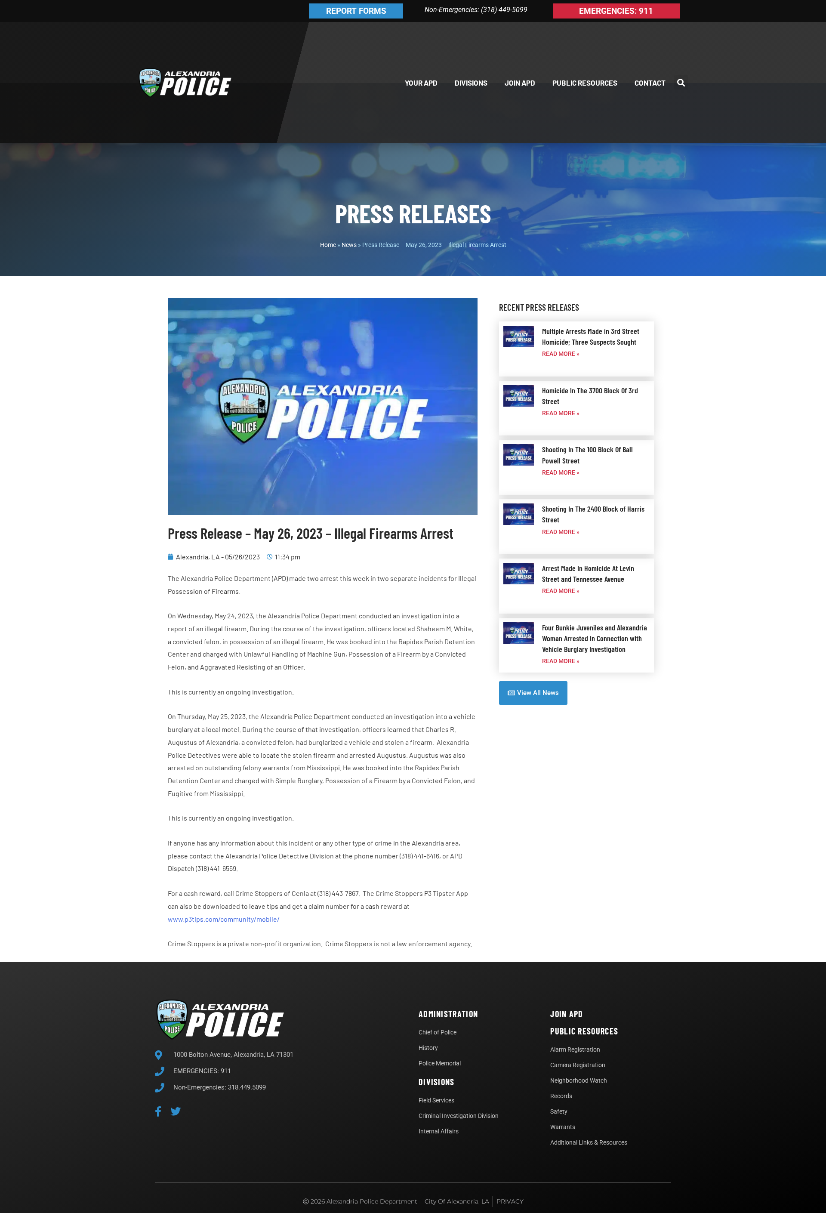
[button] (681, 82)
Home (328, 244)
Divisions (471, 82)
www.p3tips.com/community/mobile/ (224, 919)
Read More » (560, 353)
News (349, 244)
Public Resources (584, 82)
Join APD (520, 82)
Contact (650, 82)
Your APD (421, 82)
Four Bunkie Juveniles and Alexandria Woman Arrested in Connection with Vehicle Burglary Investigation (594, 638)
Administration (448, 1014)
